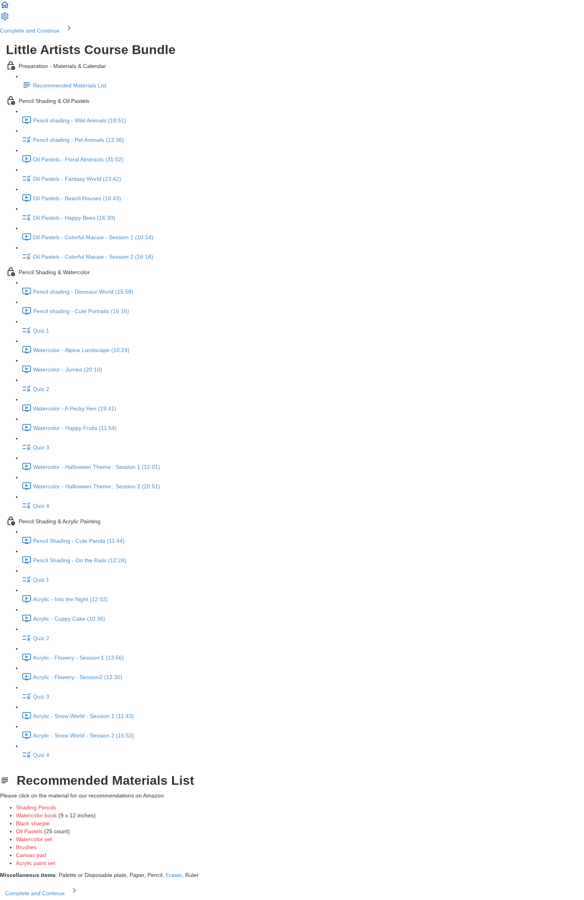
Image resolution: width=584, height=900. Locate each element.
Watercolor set (34, 839)
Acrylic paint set (35, 863)
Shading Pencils (36, 807)
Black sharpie (33, 823)
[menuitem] (5, 19)
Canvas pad (31, 855)
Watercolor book (36, 815)
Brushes (26, 847)
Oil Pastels (29, 831)
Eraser (174, 875)
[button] (5, 7)
